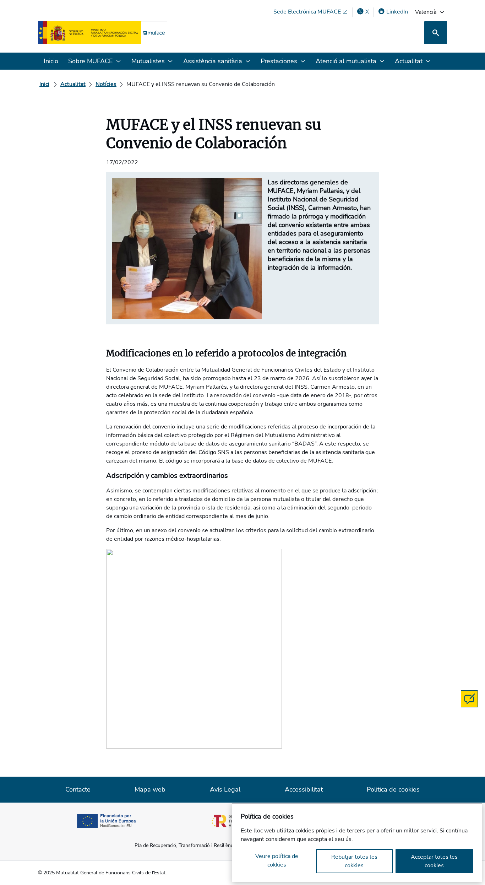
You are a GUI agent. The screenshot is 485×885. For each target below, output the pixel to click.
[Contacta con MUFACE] (469, 698)
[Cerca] (435, 32)
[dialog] (357, 842)
